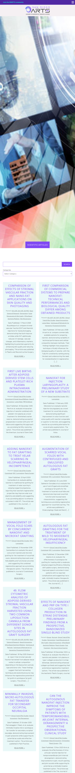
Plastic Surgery (29, 473)
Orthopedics (66, 740)
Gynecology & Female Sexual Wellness (17, 399)
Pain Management (23, 718)
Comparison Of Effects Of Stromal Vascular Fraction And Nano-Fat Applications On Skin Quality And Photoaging (19, 296)
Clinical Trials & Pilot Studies (22, 396)
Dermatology (24, 313)
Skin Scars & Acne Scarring (59, 648)
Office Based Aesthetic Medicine (15, 645)
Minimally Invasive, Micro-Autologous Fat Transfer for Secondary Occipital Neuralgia (19, 702)
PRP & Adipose (27, 402)
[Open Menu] (73, 2)
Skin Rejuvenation (25, 319)
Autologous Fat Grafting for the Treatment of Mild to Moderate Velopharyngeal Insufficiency (55, 534)
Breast (49, 637)
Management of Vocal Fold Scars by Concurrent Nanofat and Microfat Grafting (19, 529)
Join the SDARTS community (13, 2)
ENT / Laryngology (18, 473)
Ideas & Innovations (62, 320)
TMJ (60, 743)
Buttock (54, 637)
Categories (7, 270)
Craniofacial (8, 473)
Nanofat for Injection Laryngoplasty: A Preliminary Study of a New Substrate (55, 384)
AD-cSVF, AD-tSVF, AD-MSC (20, 311)
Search (67, 264)
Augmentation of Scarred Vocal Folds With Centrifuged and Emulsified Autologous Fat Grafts (55, 459)
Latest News (46, 323)
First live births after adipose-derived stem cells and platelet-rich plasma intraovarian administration (19, 381)
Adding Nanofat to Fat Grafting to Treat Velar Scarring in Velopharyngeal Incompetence (19, 457)
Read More (18, 356)
